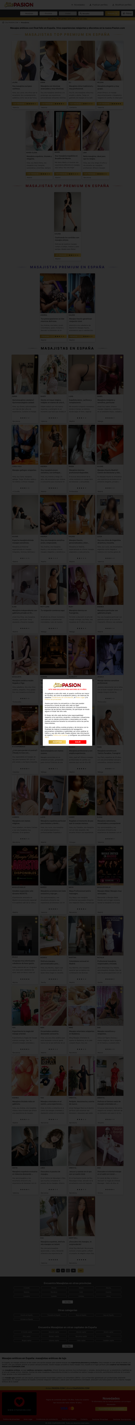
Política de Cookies (60, 735)
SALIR (78, 742)
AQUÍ (47, 737)
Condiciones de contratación (62, 697)
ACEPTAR (57, 742)
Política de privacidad (53, 699)
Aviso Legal (80, 697)
